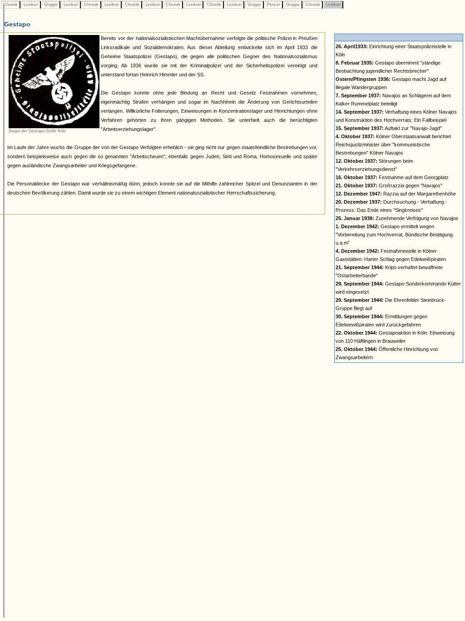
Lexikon (31, 4)
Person (274, 4)
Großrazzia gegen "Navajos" (389, 185)
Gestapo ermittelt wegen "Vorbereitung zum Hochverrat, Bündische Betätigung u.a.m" (394, 234)
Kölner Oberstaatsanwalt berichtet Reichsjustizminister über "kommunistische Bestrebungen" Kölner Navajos (393, 144)
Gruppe (51, 4)
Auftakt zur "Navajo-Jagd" (389, 128)
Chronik (10, 4)
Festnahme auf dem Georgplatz (392, 177)
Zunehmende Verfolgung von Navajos (397, 218)
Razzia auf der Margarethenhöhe (396, 193)
